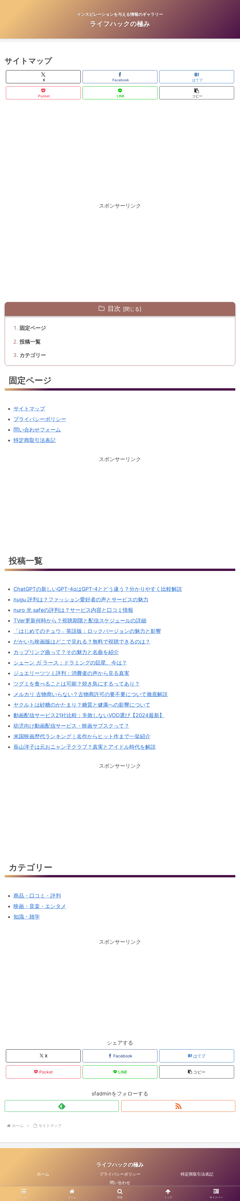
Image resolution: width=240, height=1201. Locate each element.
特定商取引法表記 (34, 440)
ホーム (43, 1173)
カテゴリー (33, 355)
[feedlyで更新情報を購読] (62, 1106)
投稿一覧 (30, 342)
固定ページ (33, 328)
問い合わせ (120, 1182)
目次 (114, 308)
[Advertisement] (120, 151)
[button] (196, 92)
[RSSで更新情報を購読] (178, 1106)
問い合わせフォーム (37, 430)
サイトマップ (29, 408)
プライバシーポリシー (39, 419)
